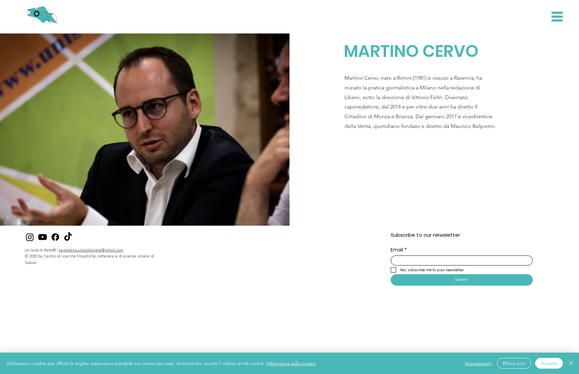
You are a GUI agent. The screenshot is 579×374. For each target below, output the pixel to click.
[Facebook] (55, 237)
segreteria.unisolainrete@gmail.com (91, 249)
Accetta (549, 363)
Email (399, 250)
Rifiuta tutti (514, 363)
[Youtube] (43, 237)
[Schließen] (571, 363)
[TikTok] (68, 237)
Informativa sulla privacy (291, 363)
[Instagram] (30, 237)
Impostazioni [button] (478, 363)
